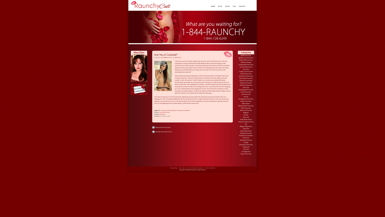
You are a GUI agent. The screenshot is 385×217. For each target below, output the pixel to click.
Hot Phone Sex (246, 94)
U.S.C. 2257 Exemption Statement (195, 168)
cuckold (163, 110)
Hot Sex (246, 97)
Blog (220, 6)
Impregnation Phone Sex (246, 99)
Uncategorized (246, 151)
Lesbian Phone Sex (246, 101)
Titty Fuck (246, 149)
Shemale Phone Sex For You (163, 132)
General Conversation (246, 80)
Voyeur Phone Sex (246, 154)
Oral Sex (246, 115)
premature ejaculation (171, 110)
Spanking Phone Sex (246, 140)
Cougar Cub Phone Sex (246, 71)
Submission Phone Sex (246, 145)
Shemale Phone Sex (246, 133)
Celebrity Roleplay (246, 62)
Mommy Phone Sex (246, 110)
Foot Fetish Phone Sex (246, 78)
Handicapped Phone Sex (246, 90)
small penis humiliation (184, 110)
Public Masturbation (246, 119)
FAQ (234, 6)
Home (213, 6)
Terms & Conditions (210, 168)
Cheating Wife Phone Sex (246, 65)
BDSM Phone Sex (246, 55)
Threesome (246, 147)
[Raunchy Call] (150, 5)
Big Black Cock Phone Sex (245, 58)
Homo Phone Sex (246, 92)
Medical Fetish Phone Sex (162, 127)
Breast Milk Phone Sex (246, 60)
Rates (227, 6)
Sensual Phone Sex (246, 131)
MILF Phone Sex (246, 108)
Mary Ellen (178, 57)
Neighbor (246, 113)
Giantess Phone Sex (246, 83)
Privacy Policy (173, 168)
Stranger (246, 142)
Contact (242, 6)
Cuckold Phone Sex (165, 112)
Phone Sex (246, 117)
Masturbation (246, 103)
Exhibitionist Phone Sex (246, 76)
